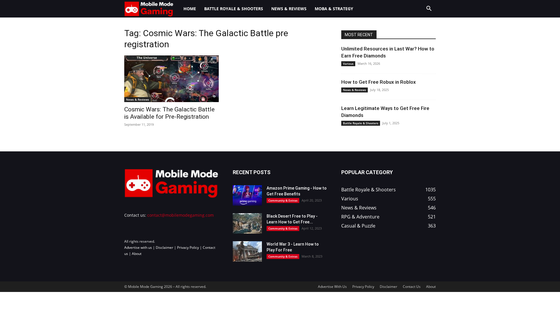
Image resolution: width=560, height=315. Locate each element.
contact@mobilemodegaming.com (180, 215)
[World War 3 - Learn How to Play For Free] (247, 251)
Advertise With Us (332, 286)
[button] (429, 9)
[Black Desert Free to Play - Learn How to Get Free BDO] (247, 223)
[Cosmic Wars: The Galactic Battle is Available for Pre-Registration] (171, 78)
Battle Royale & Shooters (233, 8)
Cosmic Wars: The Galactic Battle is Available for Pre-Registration (169, 113)
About (136, 253)
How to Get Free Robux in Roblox (378, 82)
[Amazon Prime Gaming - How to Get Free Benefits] (247, 195)
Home (189, 8)
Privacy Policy (188, 247)
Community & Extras (283, 200)
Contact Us (412, 286)
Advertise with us (138, 247)
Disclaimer (164, 247)
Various (348, 64)
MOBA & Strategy (334, 8)
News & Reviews (289, 8)
